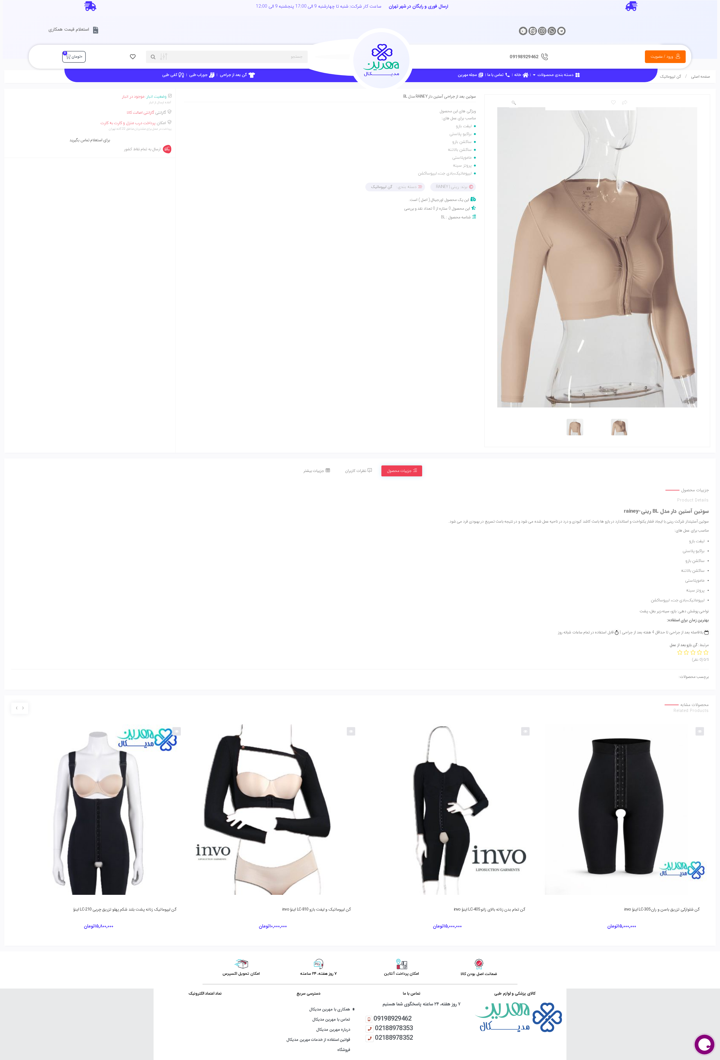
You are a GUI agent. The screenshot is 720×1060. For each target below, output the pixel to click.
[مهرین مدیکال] (515, 1017)
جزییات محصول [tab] (399, 471)
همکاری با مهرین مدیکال (329, 1009)
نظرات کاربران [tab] (355, 471)
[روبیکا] (523, 31)
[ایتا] (532, 31)
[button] (513, 103)
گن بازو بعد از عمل (683, 645)
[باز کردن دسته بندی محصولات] (534, 75)
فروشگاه (343, 1050)
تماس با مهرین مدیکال (331, 1020)
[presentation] (23, 708)
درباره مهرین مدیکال (333, 1030)
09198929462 (392, 1018)
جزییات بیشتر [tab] (313, 471)
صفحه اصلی (700, 76)
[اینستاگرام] (542, 31)
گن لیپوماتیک (670, 76)
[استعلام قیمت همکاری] (95, 30)
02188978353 (394, 1028)
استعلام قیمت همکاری (68, 29)
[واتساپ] (552, 31)
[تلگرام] (561, 31)
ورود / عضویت (662, 56)
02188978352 (394, 1037)
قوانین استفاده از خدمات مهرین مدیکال (318, 1040)
